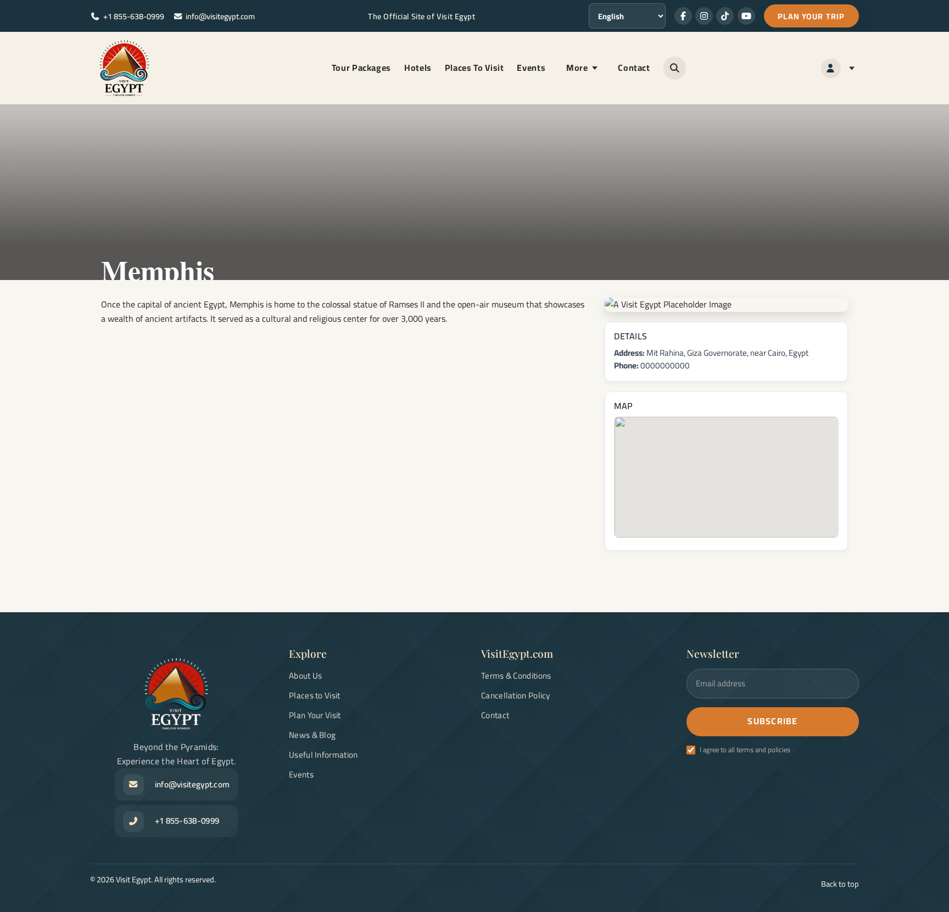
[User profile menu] (838, 68)
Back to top (840, 883)
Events (531, 67)
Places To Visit (474, 67)
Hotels (418, 67)
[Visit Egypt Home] (124, 68)
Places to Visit (314, 695)
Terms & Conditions (516, 676)
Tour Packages (361, 67)
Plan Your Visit (315, 715)
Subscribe (772, 721)
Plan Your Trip (811, 16)
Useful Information (323, 755)
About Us (305, 676)
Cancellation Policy (515, 695)
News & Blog (312, 735)
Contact (634, 67)
